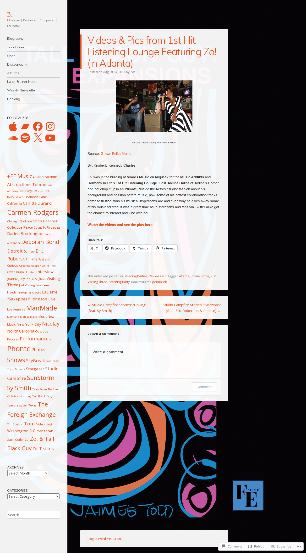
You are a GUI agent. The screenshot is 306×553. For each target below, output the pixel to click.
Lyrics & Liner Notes (22, 81)
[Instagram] (50, 126)
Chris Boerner (45, 221)
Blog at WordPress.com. (104, 538)
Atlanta (184, 276)
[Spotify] (25, 138)
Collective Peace (20, 227)
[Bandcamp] (25, 126)
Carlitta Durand (37, 203)
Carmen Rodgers (33, 212)
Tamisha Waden (17, 405)
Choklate (25, 221)
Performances (35, 338)
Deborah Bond (40, 242)
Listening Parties (136, 276)
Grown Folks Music (116, 154)
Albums (13, 73)
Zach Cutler (15, 439)
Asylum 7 (33, 191)
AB (34, 177)
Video (40, 424)
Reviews (155, 276)
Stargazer (35, 369)
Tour (29, 423)
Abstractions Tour (24, 184)
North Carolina (20, 331)
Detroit (15, 251)
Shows (16, 360)
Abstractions (47, 176)
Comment (204, 387)
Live (51, 299)
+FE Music (19, 176)
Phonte (19, 348)
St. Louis (20, 369)
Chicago (12, 221)
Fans (33, 259)
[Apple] (13, 126)
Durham (29, 251)
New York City (28, 324)
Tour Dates (15, 47)
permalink (159, 282)
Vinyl (49, 424)
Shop (11, 56)
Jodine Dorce (200, 276)
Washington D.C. (21, 431)
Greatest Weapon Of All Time (37, 265)
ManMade (41, 308)
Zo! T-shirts (43, 448)
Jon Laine (32, 279)
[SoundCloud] (13, 138)
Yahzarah (45, 431)
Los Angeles (16, 309)
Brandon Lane (35, 196)
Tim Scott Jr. (15, 424)
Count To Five (43, 227)
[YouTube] (50, 138)
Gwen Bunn (15, 272)
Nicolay (51, 323)
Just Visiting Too (30, 285)
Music (42, 316)
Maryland (13, 316)
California (14, 203)
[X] (38, 138)
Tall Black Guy (42, 396)
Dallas (56, 227)
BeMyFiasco (15, 197)
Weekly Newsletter (21, 90)
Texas (32, 405)
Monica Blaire (29, 316)
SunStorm (41, 377)
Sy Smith (19, 388)
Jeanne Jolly (16, 278)
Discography (17, 64)
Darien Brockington (25, 233)
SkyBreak (35, 360)
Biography (15, 38)
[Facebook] (38, 126)
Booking (13, 99)
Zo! (10, 14)
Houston (30, 272)
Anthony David (16, 191)
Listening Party (119, 282)
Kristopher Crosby (29, 292)
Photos (38, 349)
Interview (45, 271)
